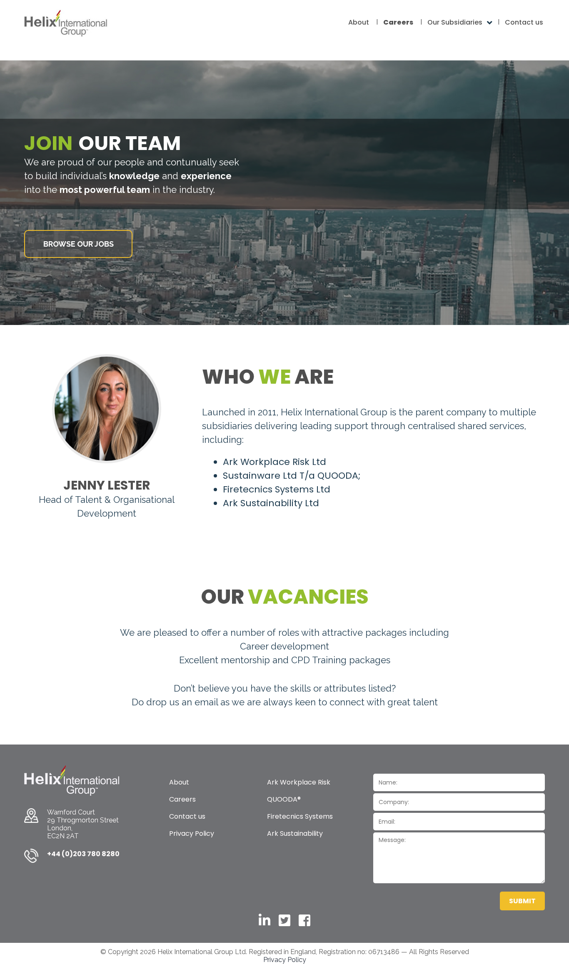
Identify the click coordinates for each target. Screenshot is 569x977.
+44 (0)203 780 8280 (83, 854)
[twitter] (284, 920)
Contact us (524, 22)
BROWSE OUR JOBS (78, 244)
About (358, 22)
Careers (398, 22)
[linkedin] (265, 920)
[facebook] (304, 920)
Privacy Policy (284, 960)
